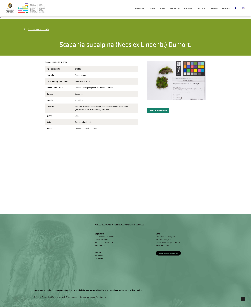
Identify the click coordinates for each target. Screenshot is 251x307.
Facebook (99, 255)
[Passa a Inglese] (243, 8)
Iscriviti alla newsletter (168, 253)
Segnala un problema (118, 290)
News (162, 8)
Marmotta (174, 8)
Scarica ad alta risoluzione (158, 110)
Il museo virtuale (38, 29)
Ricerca (201, 8)
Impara (214, 8)
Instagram (99, 258)
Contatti (226, 8)
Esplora (188, 8)
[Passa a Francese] (236, 8)
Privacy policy (136, 290)
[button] (194, 8)
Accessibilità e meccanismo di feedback (90, 290)
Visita (152, 8)
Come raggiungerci (62, 290)
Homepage (140, 8)
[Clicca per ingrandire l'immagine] (176, 80)
